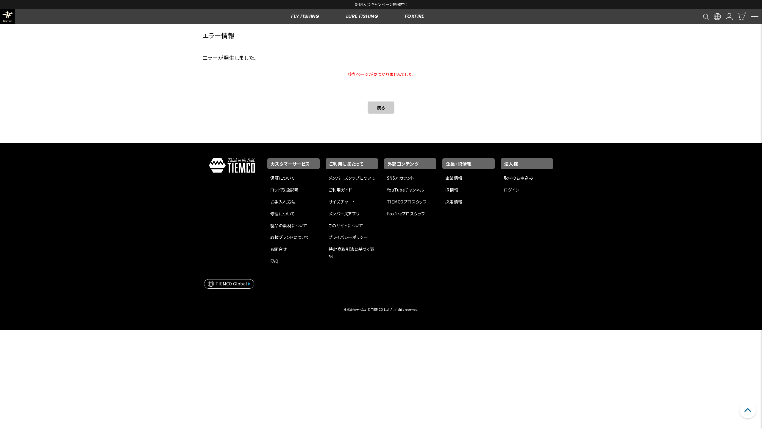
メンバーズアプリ (344, 214)
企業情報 (454, 178)
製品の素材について (288, 226)
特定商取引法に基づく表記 (351, 252)
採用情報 (454, 202)
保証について (282, 178)
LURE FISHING (362, 16)
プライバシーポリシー (348, 237)
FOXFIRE (414, 16)
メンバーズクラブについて (352, 178)
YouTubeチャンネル (405, 190)
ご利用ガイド (340, 190)
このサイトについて (346, 226)
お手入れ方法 (283, 202)
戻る (381, 107)
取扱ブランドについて (289, 237)
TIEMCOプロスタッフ (407, 202)
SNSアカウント (400, 178)
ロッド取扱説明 (284, 190)
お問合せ (278, 249)
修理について (282, 214)
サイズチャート (342, 202)
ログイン (511, 190)
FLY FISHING (305, 16)
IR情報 (451, 190)
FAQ (274, 261)
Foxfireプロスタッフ (406, 214)
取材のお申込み (518, 178)
